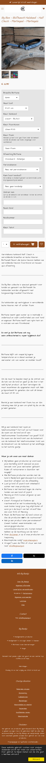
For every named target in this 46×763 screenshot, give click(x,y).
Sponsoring (23, 693)
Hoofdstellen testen (23, 712)
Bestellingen (23, 701)
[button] (5, 75)
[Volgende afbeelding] (41, 48)
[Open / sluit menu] (2, 9)
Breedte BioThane (11, 92)
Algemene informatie (23, 585)
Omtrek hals (8, 192)
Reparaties (23, 708)
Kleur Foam (8, 135)
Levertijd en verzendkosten (23, 589)
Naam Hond (8, 208)
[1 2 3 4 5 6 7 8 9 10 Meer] (5, 244)
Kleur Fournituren (11, 124)
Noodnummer (9, 217)
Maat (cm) (8, 103)
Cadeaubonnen (23, 697)
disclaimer (13, 534)
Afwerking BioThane (12, 154)
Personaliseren (9, 164)
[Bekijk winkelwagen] (43, 9)
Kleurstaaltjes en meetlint (23, 705)
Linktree (23, 601)
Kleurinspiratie (23, 716)
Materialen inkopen (23, 689)
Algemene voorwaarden (23, 597)
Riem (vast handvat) (12, 175)
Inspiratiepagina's (30, 540)
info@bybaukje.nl (16, 546)
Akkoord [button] (36, 759)
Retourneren (27, 593)
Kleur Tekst (8, 227)
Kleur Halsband (10, 114)
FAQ (23, 605)
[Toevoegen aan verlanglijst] (42, 244)
